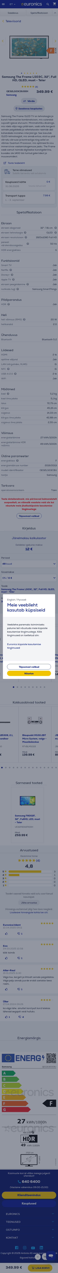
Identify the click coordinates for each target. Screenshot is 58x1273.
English (11, 599)
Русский (21, 599)
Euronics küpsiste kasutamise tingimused (24, 646)
